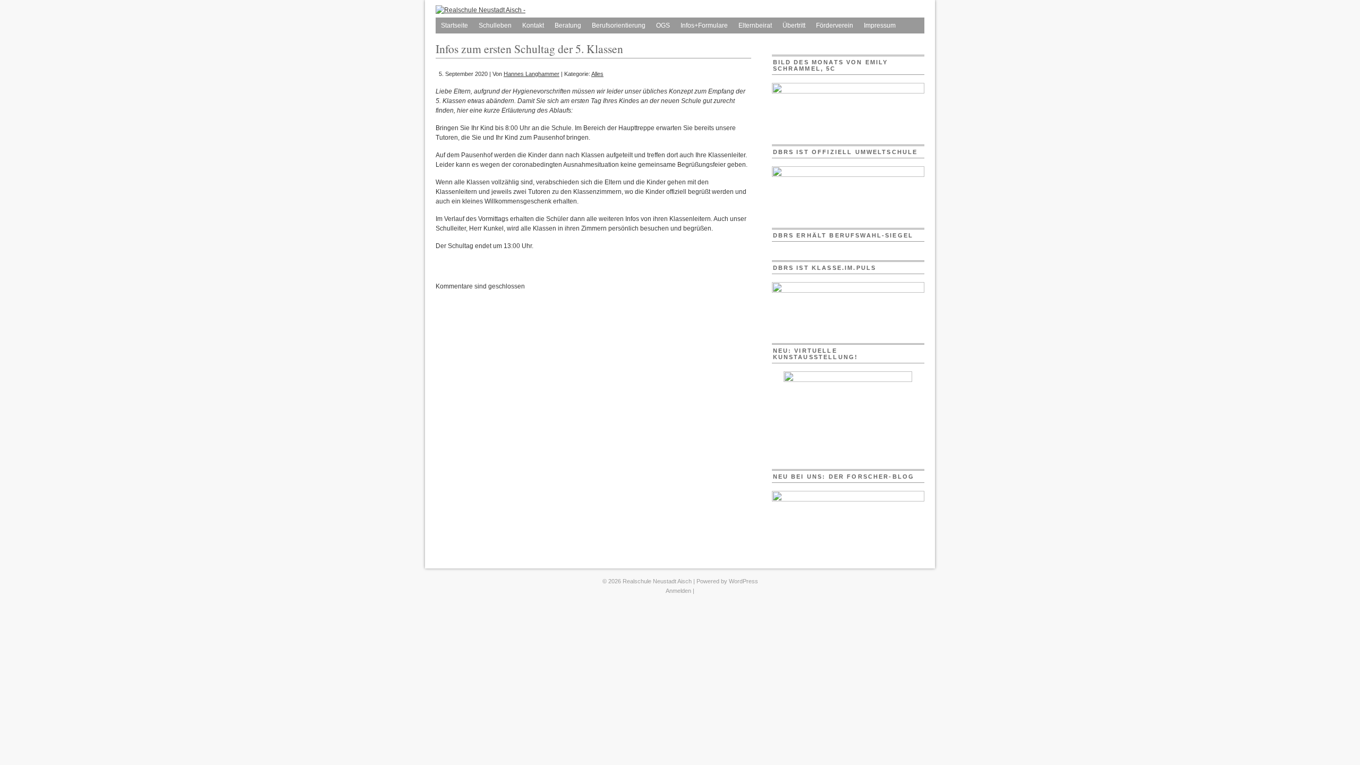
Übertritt (794, 25)
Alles (597, 74)
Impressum (880, 25)
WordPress (743, 581)
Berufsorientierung (618, 25)
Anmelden (678, 591)
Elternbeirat (755, 25)
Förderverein (834, 25)
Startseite (454, 25)
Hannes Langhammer (531, 74)
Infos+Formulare (704, 25)
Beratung (568, 25)
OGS (663, 25)
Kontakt (533, 25)
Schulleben (495, 25)
